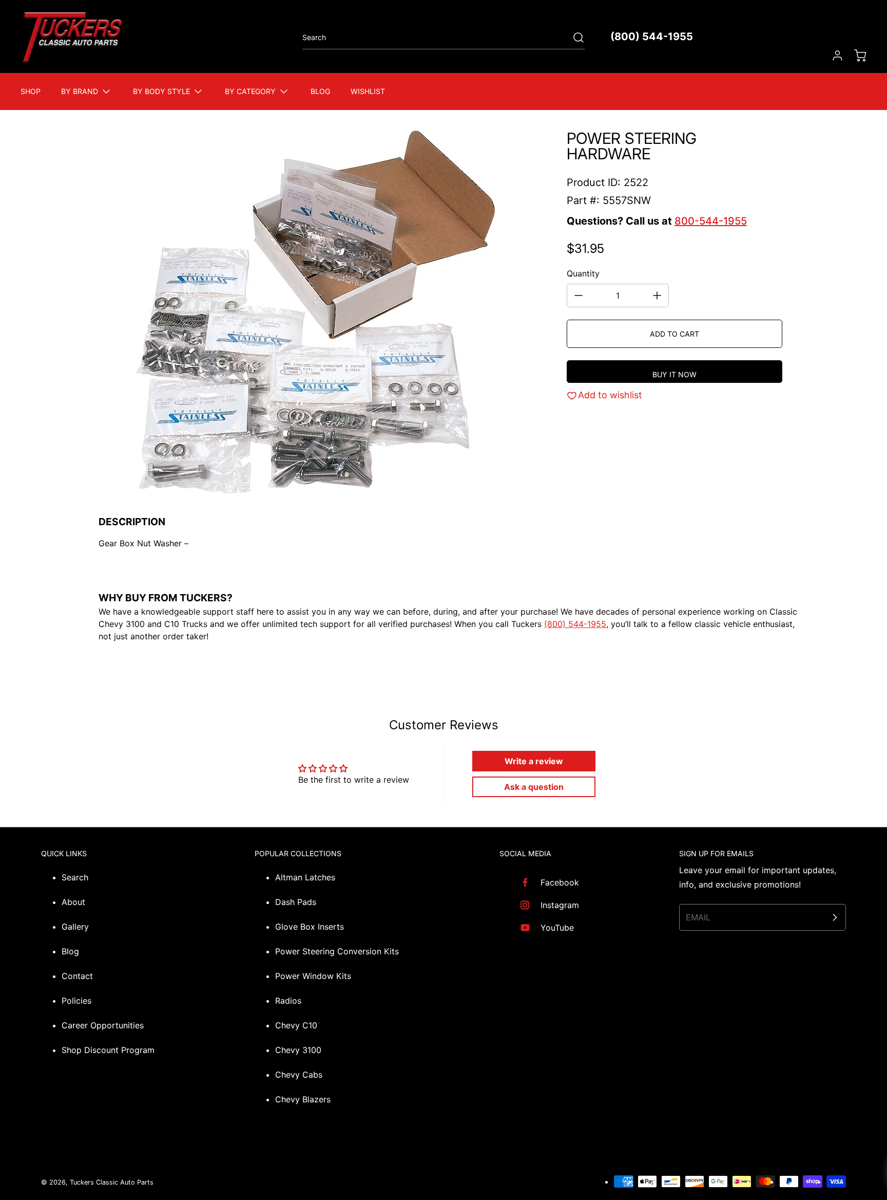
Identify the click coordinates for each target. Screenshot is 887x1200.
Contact (77, 976)
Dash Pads (295, 902)
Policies (76, 1000)
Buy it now (674, 374)
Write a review (534, 761)
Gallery (75, 926)
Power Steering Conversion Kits (337, 951)
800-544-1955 (710, 221)
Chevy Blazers (303, 1099)
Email (698, 917)
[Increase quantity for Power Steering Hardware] (657, 295)
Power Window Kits (313, 976)
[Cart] (855, 55)
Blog (70, 951)
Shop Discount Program (108, 1050)
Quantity (583, 273)
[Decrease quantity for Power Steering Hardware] (578, 295)
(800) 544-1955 (651, 36)
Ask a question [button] (534, 787)
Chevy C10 (296, 1025)
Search (75, 877)
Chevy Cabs (298, 1074)
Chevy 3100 (298, 1050)
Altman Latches (305, 877)
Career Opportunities (103, 1025)
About (73, 902)
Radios (288, 1000)
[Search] (573, 37)
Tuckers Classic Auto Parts (111, 1182)
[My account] (832, 55)
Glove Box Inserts (309, 926)
